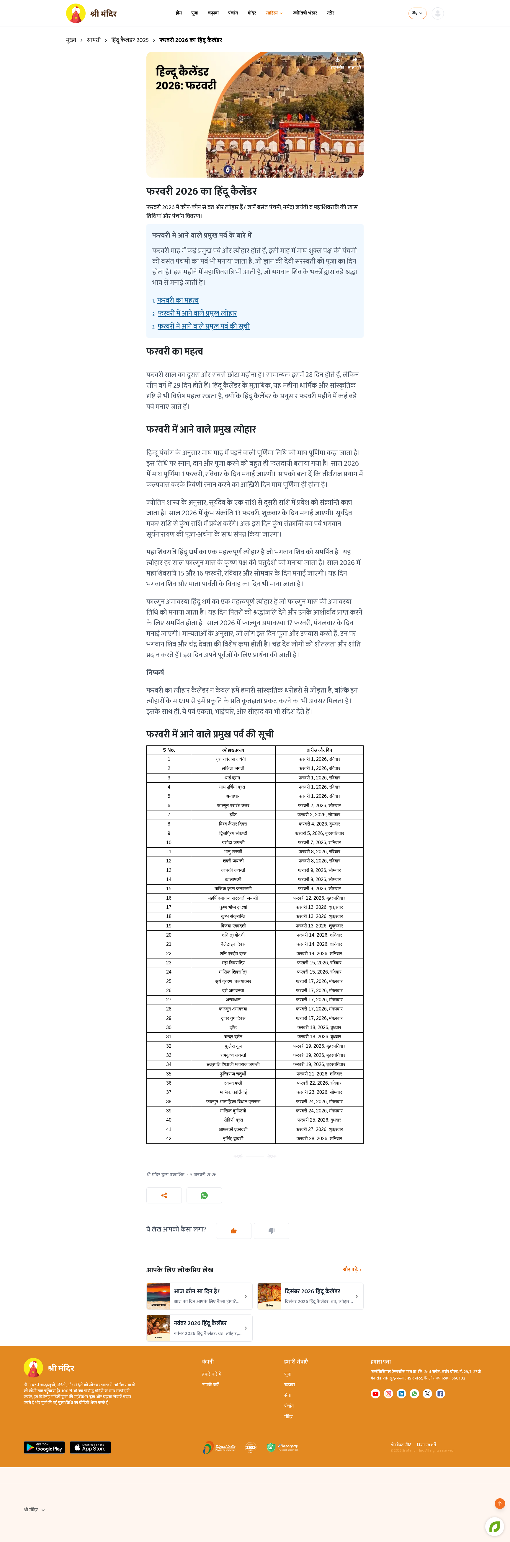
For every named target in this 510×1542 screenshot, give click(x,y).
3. (201, 326)
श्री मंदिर (31, 1510)
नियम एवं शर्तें (426, 1445)
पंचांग (233, 13)
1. (175, 300)
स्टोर (330, 13)
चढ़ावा (213, 13)
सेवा (287, 1396)
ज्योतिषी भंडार (305, 13)
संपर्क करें (210, 1385)
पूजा (194, 13)
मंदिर (252, 13)
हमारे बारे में (211, 1374)
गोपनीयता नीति (400, 1445)
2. (194, 313)
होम (179, 13)
